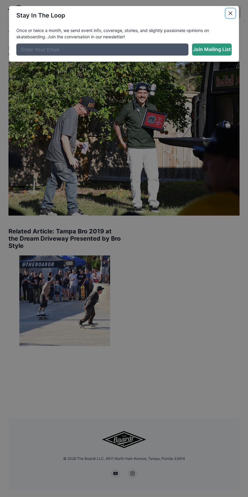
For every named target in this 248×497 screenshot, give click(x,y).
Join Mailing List (212, 49)
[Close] (230, 13)
